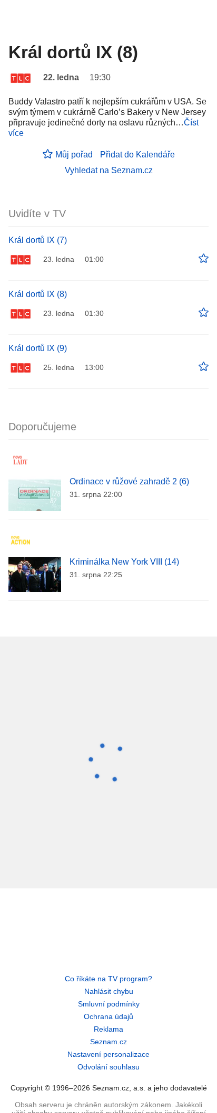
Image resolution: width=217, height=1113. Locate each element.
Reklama (108, 1029)
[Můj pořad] (204, 258)
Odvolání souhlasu (108, 1067)
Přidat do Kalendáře (137, 154)
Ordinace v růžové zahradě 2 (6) (129, 481)
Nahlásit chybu (108, 991)
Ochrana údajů (108, 1016)
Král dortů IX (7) (37, 240)
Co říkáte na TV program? (108, 978)
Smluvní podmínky (109, 1004)
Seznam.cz (108, 1041)
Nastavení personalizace (108, 1054)
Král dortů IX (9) (37, 348)
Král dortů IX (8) (37, 294)
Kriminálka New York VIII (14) (124, 561)
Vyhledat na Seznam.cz (109, 170)
